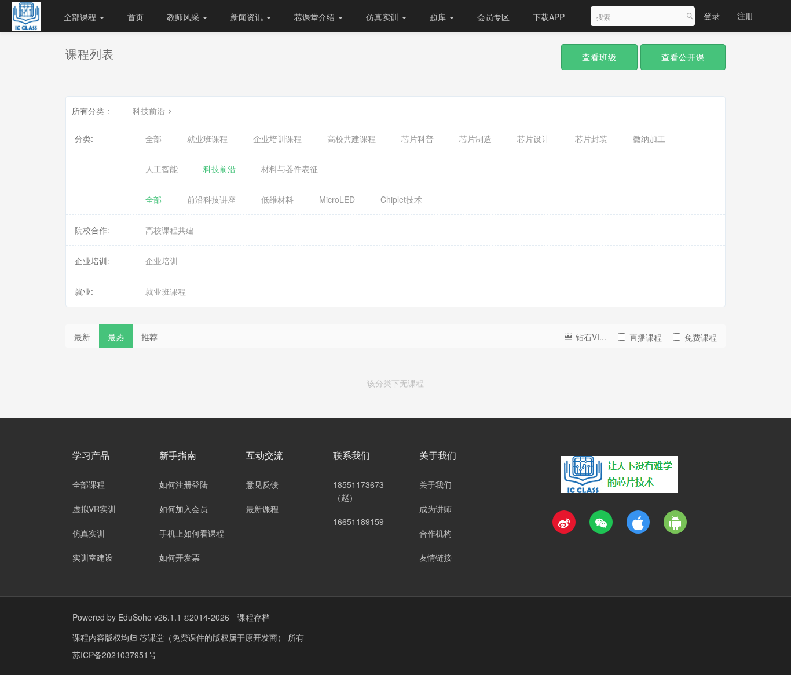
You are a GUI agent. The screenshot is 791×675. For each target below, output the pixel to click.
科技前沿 (149, 110)
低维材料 (277, 199)
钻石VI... (589, 336)
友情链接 (435, 557)
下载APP (549, 17)
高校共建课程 (351, 138)
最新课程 (262, 509)
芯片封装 (591, 138)
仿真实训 (383, 17)
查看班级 (599, 57)
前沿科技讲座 (211, 199)
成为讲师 (435, 509)
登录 (712, 15)
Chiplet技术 (401, 199)
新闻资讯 (247, 17)
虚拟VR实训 (94, 509)
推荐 (149, 336)
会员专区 (493, 17)
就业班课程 (207, 138)
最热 (116, 336)
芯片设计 (533, 138)
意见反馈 (262, 484)
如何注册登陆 (183, 484)
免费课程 (700, 337)
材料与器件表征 (289, 168)
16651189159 (358, 521)
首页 (135, 17)
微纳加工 (649, 138)
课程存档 (253, 617)
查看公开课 (683, 57)
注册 (745, 15)
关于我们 (435, 484)
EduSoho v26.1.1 (149, 617)
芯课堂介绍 (315, 17)
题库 (439, 17)
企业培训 (161, 261)
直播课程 (645, 337)
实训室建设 (92, 557)
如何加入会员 (183, 509)
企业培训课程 (277, 138)
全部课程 (81, 17)
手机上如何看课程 (191, 533)
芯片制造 (475, 138)
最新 (82, 336)
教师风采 (184, 17)
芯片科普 (417, 138)
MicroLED (337, 199)
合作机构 (435, 533)
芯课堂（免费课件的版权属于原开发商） (214, 637)
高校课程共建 (169, 230)
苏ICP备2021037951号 (114, 655)
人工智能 (161, 168)
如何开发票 (179, 557)
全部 (153, 138)
